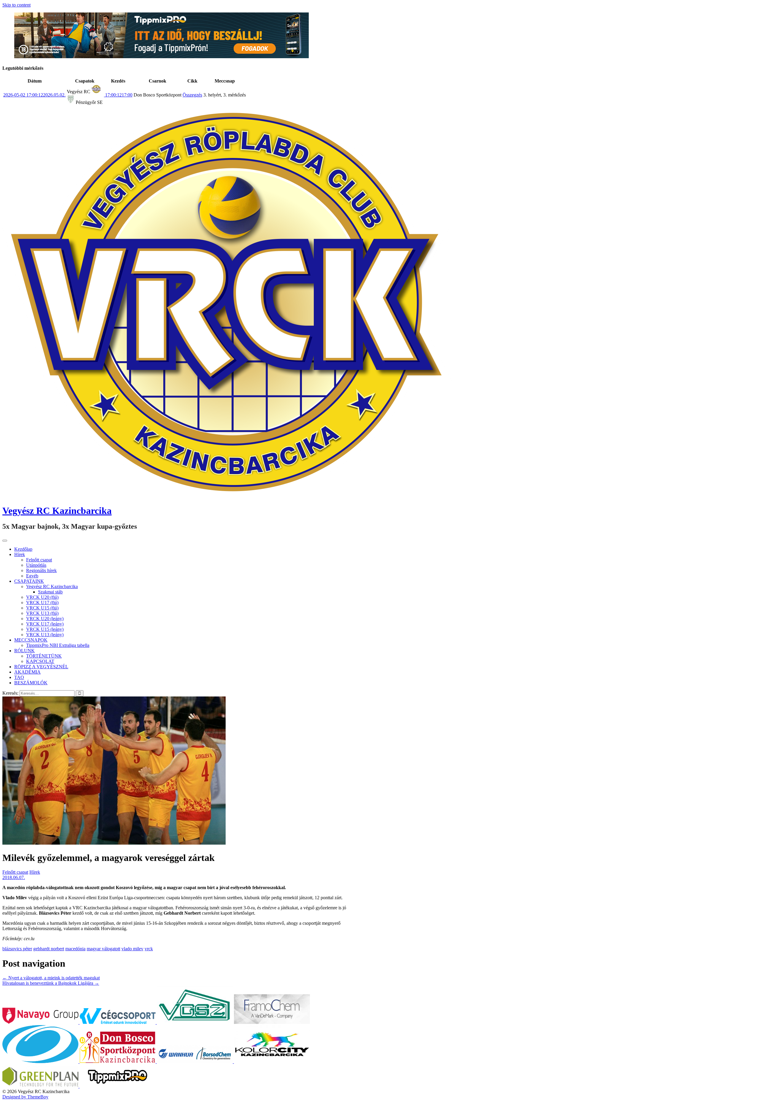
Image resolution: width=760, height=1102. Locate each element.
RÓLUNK (24, 650)
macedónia (75, 948)
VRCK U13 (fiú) (42, 613)
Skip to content (16, 4)
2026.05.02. (34, 94)
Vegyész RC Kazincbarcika (57, 510)
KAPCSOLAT (40, 661)
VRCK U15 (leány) (45, 629)
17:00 (118, 94)
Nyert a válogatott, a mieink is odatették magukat (51, 977)
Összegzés (192, 94)
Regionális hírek (41, 570)
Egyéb (32, 575)
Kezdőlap (23, 549)
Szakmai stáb (50, 591)
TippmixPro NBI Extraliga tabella (57, 645)
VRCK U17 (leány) (45, 623)
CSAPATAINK (29, 581)
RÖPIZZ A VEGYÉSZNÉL (41, 666)
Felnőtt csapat (39, 559)
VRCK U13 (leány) (45, 634)
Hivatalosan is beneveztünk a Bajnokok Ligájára (50, 983)
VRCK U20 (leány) (45, 618)
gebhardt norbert (48, 948)
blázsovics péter (17, 948)
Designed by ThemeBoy (25, 1096)
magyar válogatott (103, 948)
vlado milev (132, 948)
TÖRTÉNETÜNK (44, 655)
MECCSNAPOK (31, 639)
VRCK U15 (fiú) (42, 607)
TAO (19, 677)
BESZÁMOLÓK (31, 682)
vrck (149, 948)
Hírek (19, 554)
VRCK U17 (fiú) (42, 602)
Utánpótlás (36, 565)
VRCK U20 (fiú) (42, 597)
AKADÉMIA (27, 671)
